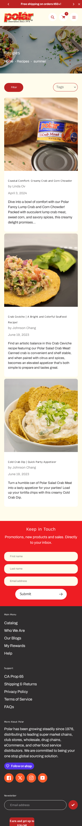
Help (8, 653)
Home (8, 61)
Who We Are (14, 630)
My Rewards (14, 646)
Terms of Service (18, 699)
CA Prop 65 (13, 676)
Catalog (11, 623)
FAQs (9, 707)
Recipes (23, 61)
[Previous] (8, 4)
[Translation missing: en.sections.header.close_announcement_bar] (79, 4)
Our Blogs (12, 638)
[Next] (73, 4)
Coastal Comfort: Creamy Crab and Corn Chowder (40, 181)
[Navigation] (74, 17)
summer (40, 61)
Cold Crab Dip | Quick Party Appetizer (32, 462)
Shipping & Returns (20, 684)
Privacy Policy (16, 692)
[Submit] (73, 804)
